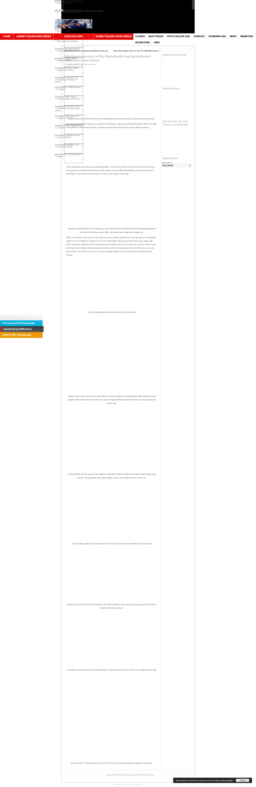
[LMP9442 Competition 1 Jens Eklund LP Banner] (69, 136)
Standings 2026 (217, 36)
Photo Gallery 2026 (178, 36)
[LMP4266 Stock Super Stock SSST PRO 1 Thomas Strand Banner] (69, 109)
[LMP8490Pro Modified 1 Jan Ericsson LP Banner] (69, 146)
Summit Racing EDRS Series (34, 36)
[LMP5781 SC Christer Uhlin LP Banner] (69, 156)
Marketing (246, 36)
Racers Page (142, 42)
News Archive (167, 163)
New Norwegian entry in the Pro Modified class (135, 50)
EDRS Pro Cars (73, 36)
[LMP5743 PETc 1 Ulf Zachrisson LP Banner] (69, 127)
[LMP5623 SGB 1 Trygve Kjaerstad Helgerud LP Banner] (69, 98)
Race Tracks (156, 36)
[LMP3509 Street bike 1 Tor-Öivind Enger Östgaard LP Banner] (69, 80)
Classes (140, 36)
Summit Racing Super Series (113, 36)
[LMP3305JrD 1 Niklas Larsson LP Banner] (69, 88)
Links (157, 42)
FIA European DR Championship (19, 323)
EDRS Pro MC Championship (17, 335)
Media (233, 36)
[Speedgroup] (21, 317)
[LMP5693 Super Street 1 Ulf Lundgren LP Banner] (69, 117)
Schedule (199, 36)
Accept (242, 780)
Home (6, 36)
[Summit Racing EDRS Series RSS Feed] (68, 775)
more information (226, 780)
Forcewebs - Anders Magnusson (132, 785)
